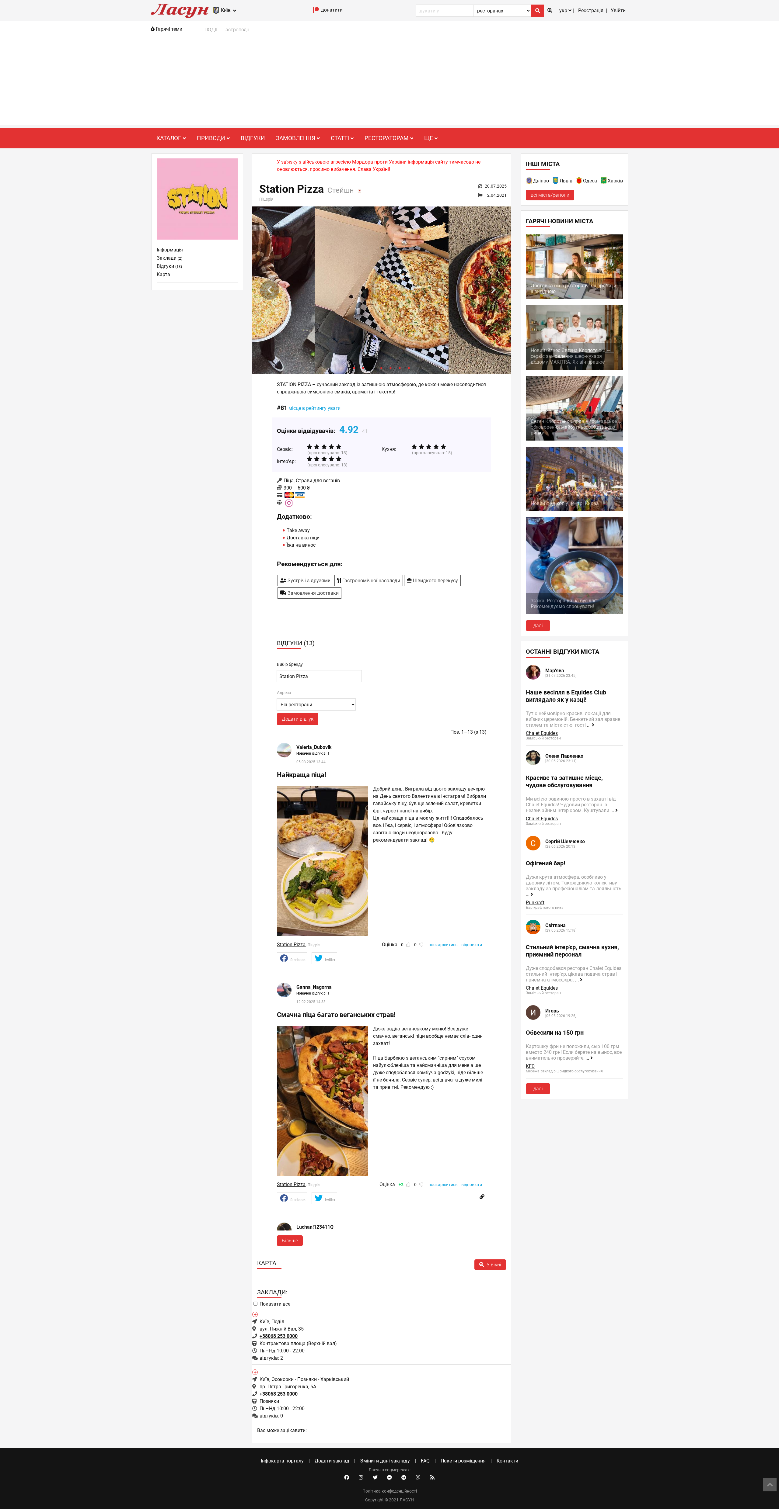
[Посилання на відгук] (482, 1197)
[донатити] (316, 11)
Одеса (590, 181)
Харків (615, 181)
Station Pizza (291, 944)
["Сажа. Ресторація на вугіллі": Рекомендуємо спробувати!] (574, 612)
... (589, 725)
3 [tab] (372, 368)
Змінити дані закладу (385, 1461)
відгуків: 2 (271, 1358)
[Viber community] (418, 1477)
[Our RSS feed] (432, 1477)
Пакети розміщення (463, 1461)
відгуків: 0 (271, 1416)
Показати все (275, 1304)
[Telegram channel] (403, 1477)
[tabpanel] (382, 290)
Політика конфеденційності (389, 1491)
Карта (163, 274)
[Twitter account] (375, 1477)
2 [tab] (363, 368)
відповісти (471, 944)
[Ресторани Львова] (556, 181)
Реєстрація (590, 10)
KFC (530, 1066)
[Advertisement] (389, 82)
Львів (566, 181)
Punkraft (535, 902)
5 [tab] (391, 368)
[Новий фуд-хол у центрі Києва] (574, 509)
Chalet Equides (542, 733)
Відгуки (253, 138)
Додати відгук (297, 719)
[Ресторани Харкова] (604, 181)
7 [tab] (409, 368)
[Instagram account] (361, 1477)
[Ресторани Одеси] (579, 181)
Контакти (507, 1461)
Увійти (618, 10)
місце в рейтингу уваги (314, 408)
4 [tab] (382, 368)
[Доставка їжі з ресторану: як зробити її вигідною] (574, 297)
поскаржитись (443, 944)
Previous (269, 290)
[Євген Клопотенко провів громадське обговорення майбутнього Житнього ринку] (574, 439)
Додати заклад (332, 1461)
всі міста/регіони (550, 195)
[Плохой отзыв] (421, 944)
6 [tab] (400, 368)
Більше (290, 1241)
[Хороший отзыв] (408, 944)
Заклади (169, 258)
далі (538, 625)
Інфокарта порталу (282, 1461)
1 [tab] (354, 368)
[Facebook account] (346, 1477)
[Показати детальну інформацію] (254, 1314)
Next (493, 290)
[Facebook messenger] (389, 1477)
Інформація (170, 250)
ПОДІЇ (210, 30)
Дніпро (541, 181)
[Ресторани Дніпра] (529, 181)
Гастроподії (236, 30)
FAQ (425, 1461)
